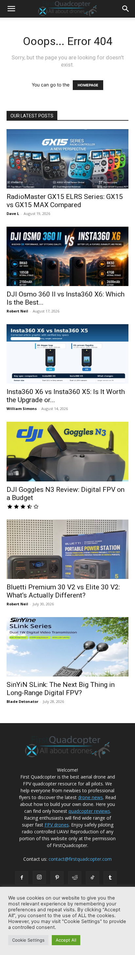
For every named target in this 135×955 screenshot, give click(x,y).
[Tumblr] (110, 877)
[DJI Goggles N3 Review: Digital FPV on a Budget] (67, 451)
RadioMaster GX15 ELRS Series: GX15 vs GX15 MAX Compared (65, 201)
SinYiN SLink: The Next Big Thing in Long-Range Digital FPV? (61, 689)
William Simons (22, 408)
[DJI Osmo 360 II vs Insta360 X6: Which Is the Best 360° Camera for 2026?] (67, 256)
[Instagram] (39, 877)
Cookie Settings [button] (28, 940)
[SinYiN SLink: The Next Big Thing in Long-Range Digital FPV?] (67, 646)
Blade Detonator (22, 701)
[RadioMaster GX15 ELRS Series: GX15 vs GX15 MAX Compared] (67, 159)
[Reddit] (74, 877)
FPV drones (57, 825)
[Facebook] (21, 877)
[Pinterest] (57, 877)
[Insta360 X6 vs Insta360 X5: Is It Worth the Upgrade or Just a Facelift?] (67, 354)
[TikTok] (92, 877)
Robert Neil (17, 311)
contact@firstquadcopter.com (80, 859)
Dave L (13, 213)
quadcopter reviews (89, 811)
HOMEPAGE (88, 85)
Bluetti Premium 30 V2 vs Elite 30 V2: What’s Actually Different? (63, 591)
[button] (11, 9)
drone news (90, 797)
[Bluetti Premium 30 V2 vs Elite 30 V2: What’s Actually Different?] (67, 549)
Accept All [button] (66, 940)
